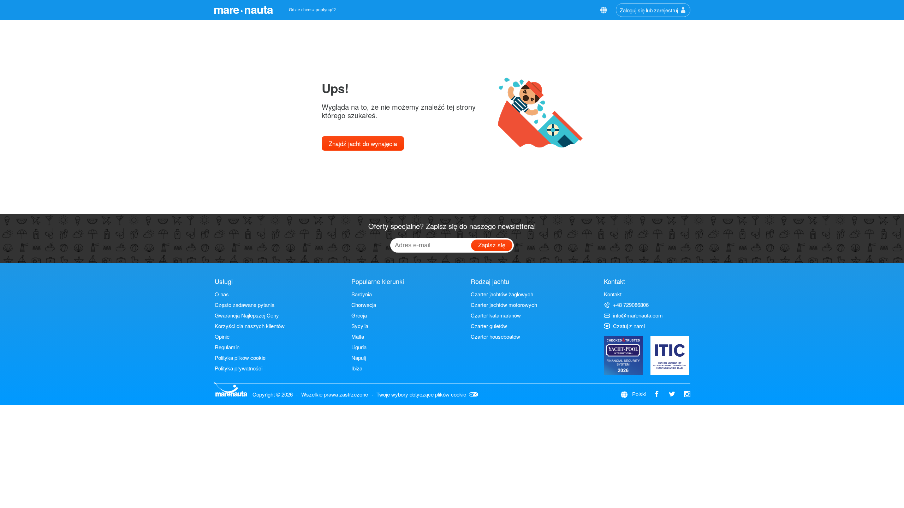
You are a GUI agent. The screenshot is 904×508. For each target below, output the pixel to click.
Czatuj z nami (629, 325)
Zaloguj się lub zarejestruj (649, 10)
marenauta (243, 9)
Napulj (358, 357)
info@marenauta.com (638, 315)
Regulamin (227, 347)
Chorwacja (363, 304)
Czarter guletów (489, 325)
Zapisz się (491, 244)
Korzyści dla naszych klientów (250, 325)
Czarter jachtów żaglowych (502, 294)
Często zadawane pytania (244, 304)
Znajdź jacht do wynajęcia (363, 143)
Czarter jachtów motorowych (504, 304)
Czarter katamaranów (496, 315)
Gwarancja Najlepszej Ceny (247, 315)
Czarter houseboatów (495, 336)
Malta (357, 336)
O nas (222, 294)
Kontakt (613, 294)
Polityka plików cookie (240, 357)
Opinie (222, 336)
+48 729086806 (631, 304)
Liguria (359, 347)
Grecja (359, 315)
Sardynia (361, 294)
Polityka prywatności (238, 368)
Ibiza (356, 368)
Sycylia (359, 325)
